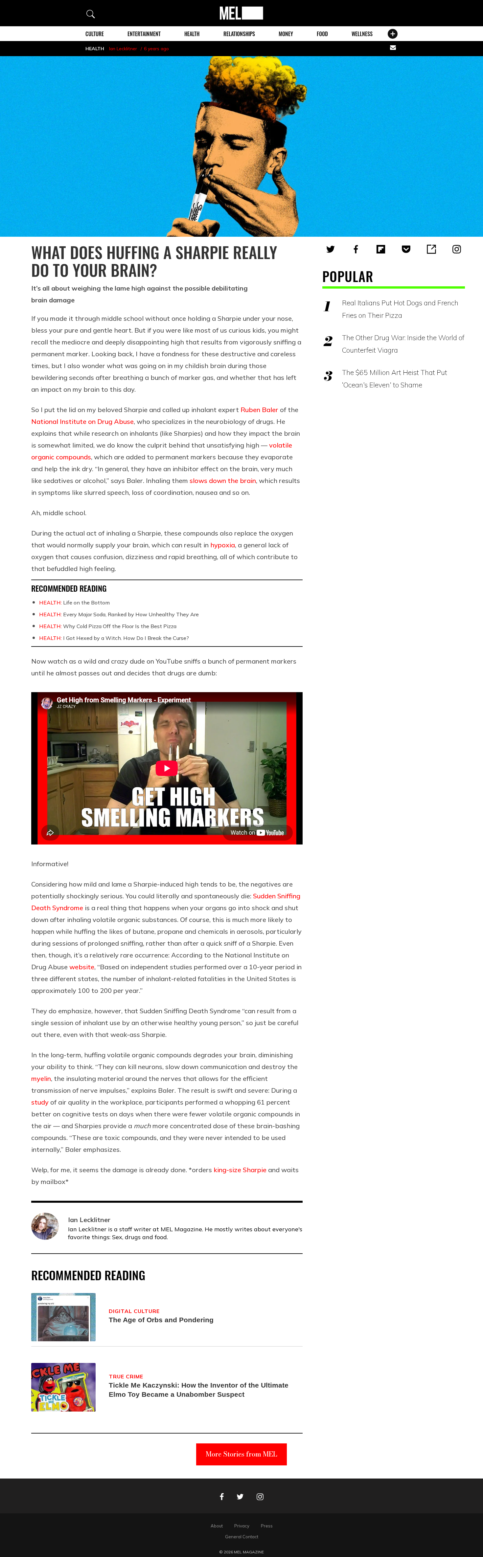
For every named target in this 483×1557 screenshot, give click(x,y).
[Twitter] (330, 249)
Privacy (241, 1525)
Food (322, 34)
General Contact (241, 1536)
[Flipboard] (380, 249)
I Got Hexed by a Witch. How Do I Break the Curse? (114, 638)
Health (191, 34)
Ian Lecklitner (123, 49)
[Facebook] (355, 249)
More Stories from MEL (241, 1454)
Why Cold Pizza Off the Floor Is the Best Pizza (107, 626)
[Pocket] (406, 249)
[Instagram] (456, 249)
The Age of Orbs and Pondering (161, 1320)
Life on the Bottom (74, 602)
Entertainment (144, 34)
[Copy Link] (431, 249)
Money (286, 34)
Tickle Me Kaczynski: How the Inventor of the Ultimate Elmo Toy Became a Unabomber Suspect (198, 1389)
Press (267, 1525)
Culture (94, 34)
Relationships (239, 34)
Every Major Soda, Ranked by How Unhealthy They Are (119, 614)
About (217, 1525)
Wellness (362, 34)
